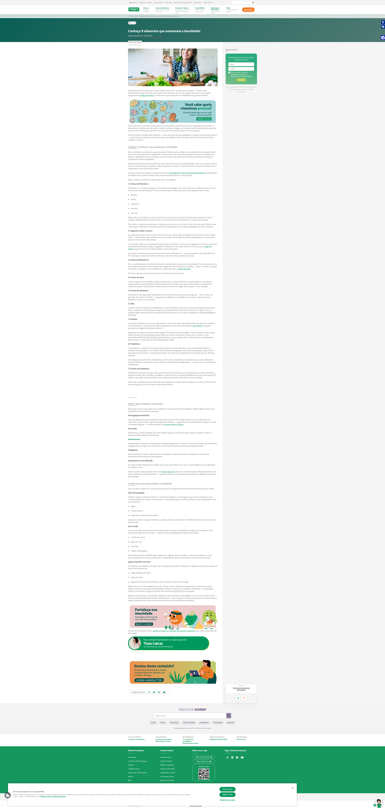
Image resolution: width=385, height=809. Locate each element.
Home (132, 16)
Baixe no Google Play (203, 757)
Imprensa (131, 765)
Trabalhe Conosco (134, 769)
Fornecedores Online (167, 777)
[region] (152, 794)
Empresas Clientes (166, 761)
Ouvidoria (230, 722)
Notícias (149, 2)
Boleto (163, 722)
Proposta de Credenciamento (182, 2)
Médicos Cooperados (167, 765)
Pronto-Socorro (189, 722)
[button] (8, 795)
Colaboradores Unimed (167, 773)
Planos (153, 722)
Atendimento (204, 722)
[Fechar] (292, 788)
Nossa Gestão (158, 2)
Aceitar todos (227, 789)
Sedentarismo (134, 439)
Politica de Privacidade (59, 796)
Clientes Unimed (165, 757)
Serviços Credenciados (167, 769)
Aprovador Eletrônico (167, 780)
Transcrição (217, 722)
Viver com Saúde (144, 16)
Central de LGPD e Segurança (137, 761)
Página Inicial (133, 2)
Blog (136, 16)
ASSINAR (241, 80)
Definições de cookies (227, 800)
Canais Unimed (207, 2)
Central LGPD (197, 2)
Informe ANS (168, 2)
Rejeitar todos (227, 794)
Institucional (142, 2)
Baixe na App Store (203, 761)
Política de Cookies (46, 796)
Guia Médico (174, 722)
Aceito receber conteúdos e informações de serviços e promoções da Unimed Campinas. (241, 74)
